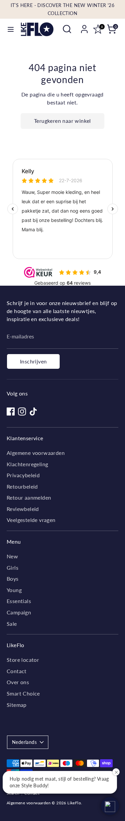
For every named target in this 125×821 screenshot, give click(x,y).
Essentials (19, 601)
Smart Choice (23, 693)
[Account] (84, 26)
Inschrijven (33, 361)
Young (14, 590)
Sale (12, 623)
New (12, 556)
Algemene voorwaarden (36, 453)
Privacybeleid (23, 475)
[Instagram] (22, 411)
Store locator (23, 659)
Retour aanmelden (29, 497)
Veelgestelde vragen (31, 520)
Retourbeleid (22, 486)
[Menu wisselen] (10, 29)
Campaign (19, 612)
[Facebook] (11, 411)
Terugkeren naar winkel (62, 120)
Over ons (18, 682)
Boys (13, 578)
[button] (110, 806)
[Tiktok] (33, 411)
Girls (12, 567)
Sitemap (17, 705)
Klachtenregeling (27, 464)
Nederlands (24, 742)
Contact (17, 671)
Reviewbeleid (23, 509)
